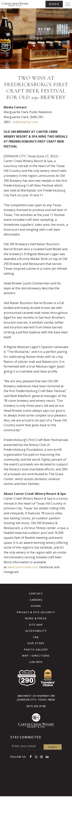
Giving (36, 606)
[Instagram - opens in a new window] (41, 757)
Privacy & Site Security (36, 612)
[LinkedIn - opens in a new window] (47, 757)
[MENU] (68, 4)
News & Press (36, 618)
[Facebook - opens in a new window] (30, 757)
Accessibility (36, 630)
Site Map (36, 624)
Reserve (54, 4)
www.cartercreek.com (22, 567)
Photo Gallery (36, 649)
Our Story (36, 643)
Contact (36, 593)
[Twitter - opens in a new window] (36, 757)
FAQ (36, 637)
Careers (36, 600)
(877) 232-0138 (36, 706)
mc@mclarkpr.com (25, 122)
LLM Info (36, 662)
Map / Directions (36, 655)
